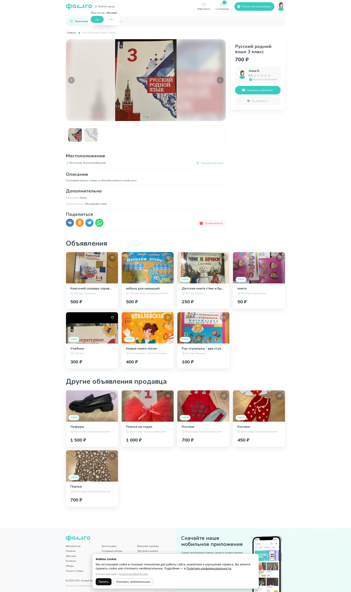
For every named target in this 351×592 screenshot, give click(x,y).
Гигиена (70, 551)
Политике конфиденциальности (208, 568)
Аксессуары (109, 546)
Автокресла (73, 546)
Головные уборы (112, 551)
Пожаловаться (214, 223)
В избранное (260, 101)
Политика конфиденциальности (84, 585)
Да (97, 19)
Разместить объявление (256, 6)
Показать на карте (212, 163)
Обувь (70, 566)
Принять (104, 581)
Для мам (71, 556)
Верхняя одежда (148, 546)
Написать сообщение (260, 90)
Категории (81, 21)
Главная (71, 32)
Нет (111, 19)
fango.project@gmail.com (133, 574)
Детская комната (147, 551)
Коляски (71, 561)
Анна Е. (254, 71)
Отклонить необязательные (133, 581)
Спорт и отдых (74, 571)
